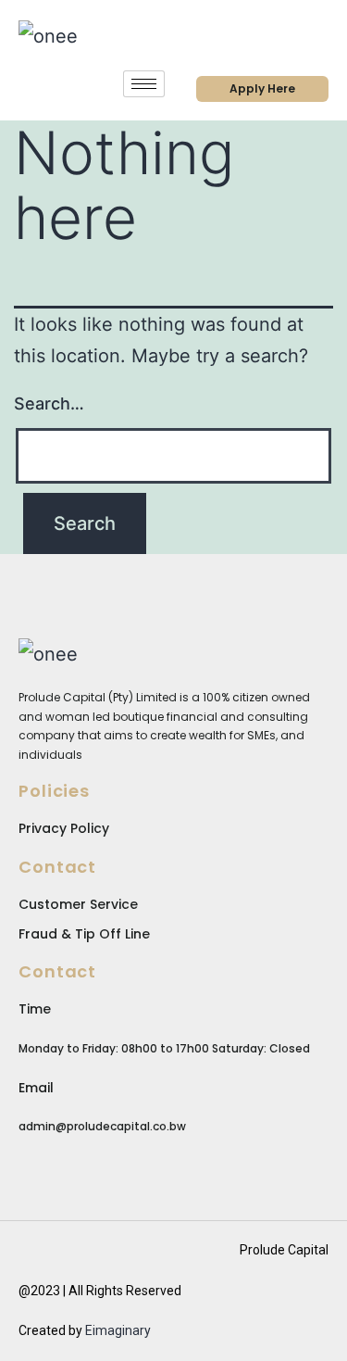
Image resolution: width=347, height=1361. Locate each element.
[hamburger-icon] (144, 83)
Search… (49, 403)
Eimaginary (118, 1330)
